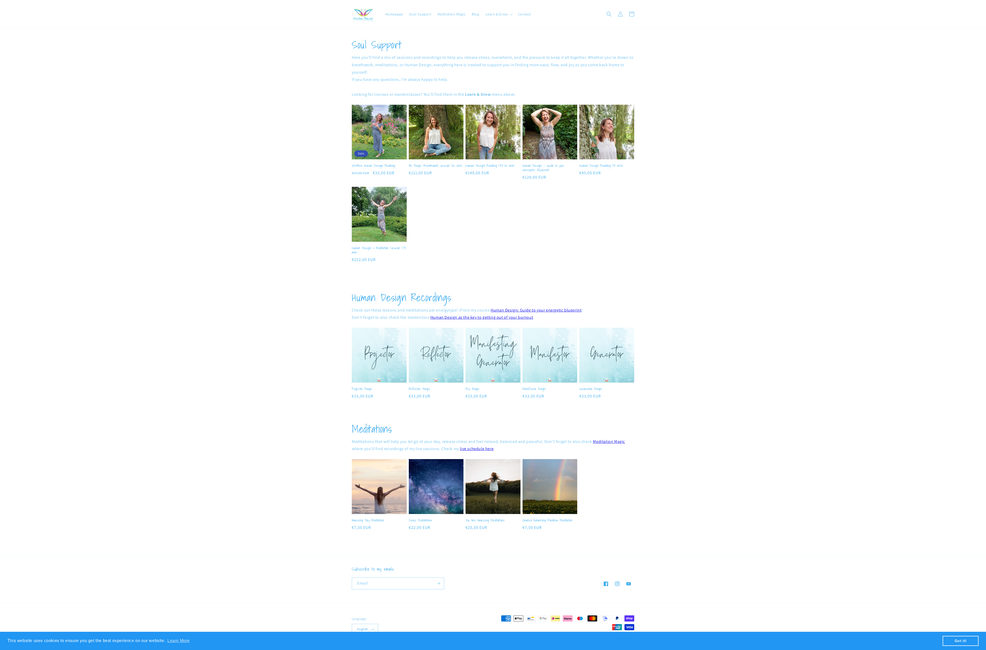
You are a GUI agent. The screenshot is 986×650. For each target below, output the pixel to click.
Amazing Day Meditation (368, 520)
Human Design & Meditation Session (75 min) (379, 250)
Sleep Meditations (420, 520)
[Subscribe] (438, 583)
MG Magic (473, 389)
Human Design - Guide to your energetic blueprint (543, 168)
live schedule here (477, 448)
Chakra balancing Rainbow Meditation (547, 520)
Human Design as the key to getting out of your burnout (481, 317)
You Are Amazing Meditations (485, 520)
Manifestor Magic (534, 389)
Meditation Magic (609, 441)
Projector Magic (362, 389)
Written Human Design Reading (373, 166)
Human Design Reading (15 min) (601, 166)
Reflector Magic (419, 389)
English (362, 629)
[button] (498, 14)
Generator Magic (590, 389)
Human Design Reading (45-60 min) (490, 166)
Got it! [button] (961, 641)
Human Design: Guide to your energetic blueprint (536, 310)
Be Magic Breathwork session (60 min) (435, 166)
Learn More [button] (178, 640)
